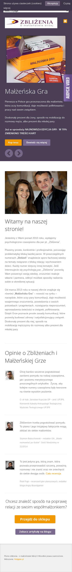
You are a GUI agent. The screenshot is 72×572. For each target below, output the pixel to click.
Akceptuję (52, 3)
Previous (9, 153)
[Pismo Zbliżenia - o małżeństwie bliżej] (31, 23)
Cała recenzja (53, 473)
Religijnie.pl (19, 559)
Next (19, 153)
